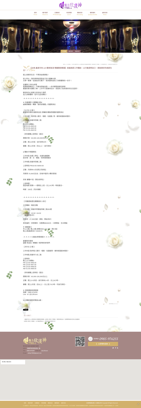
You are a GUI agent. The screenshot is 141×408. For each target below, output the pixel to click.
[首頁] (70, 5)
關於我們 (45, 13)
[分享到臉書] (115, 348)
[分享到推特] (113, 348)
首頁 (35, 13)
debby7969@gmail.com (34, 353)
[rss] (117, 348)
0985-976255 (31, 350)
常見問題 (69, 13)
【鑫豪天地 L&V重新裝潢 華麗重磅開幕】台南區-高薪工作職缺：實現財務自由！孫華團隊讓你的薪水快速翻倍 (52, 319)
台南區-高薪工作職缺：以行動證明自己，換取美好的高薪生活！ (40, 321)
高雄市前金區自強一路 (33, 348)
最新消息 (104, 13)
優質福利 (92, 13)
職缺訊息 (80, 13)
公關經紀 (57, 13)
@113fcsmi (44, 350)
